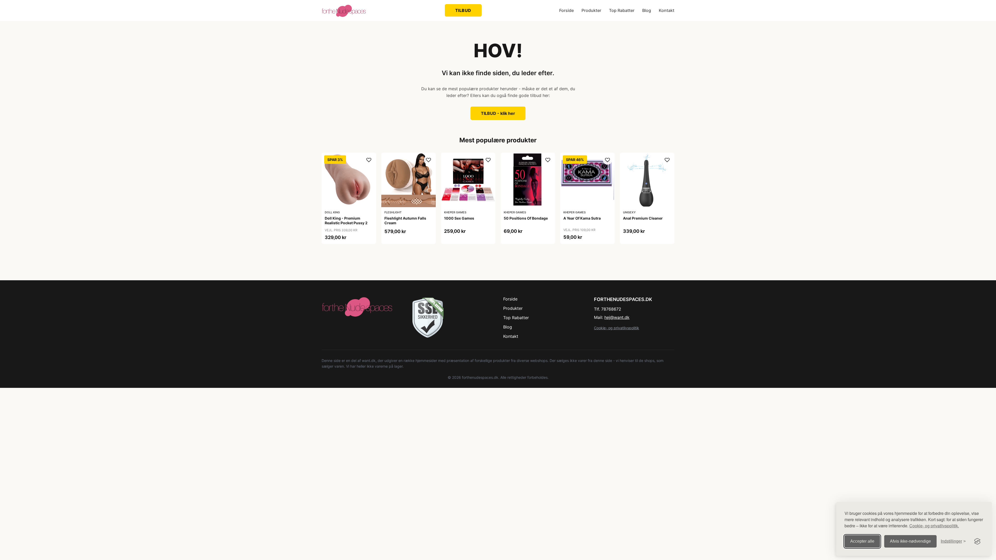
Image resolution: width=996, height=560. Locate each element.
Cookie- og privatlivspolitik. (934, 526)
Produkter (591, 10)
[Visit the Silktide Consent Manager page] (977, 541)
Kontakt (666, 10)
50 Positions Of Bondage (526, 218)
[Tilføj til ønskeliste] (369, 160)
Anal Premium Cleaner (643, 218)
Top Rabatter (621, 10)
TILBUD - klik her (498, 113)
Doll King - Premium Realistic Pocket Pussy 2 (346, 220)
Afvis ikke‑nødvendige (910, 541)
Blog (646, 10)
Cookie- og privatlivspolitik (616, 328)
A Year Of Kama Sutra (582, 218)
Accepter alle (862, 541)
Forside (566, 10)
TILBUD (463, 10)
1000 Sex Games (459, 218)
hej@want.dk (617, 317)
